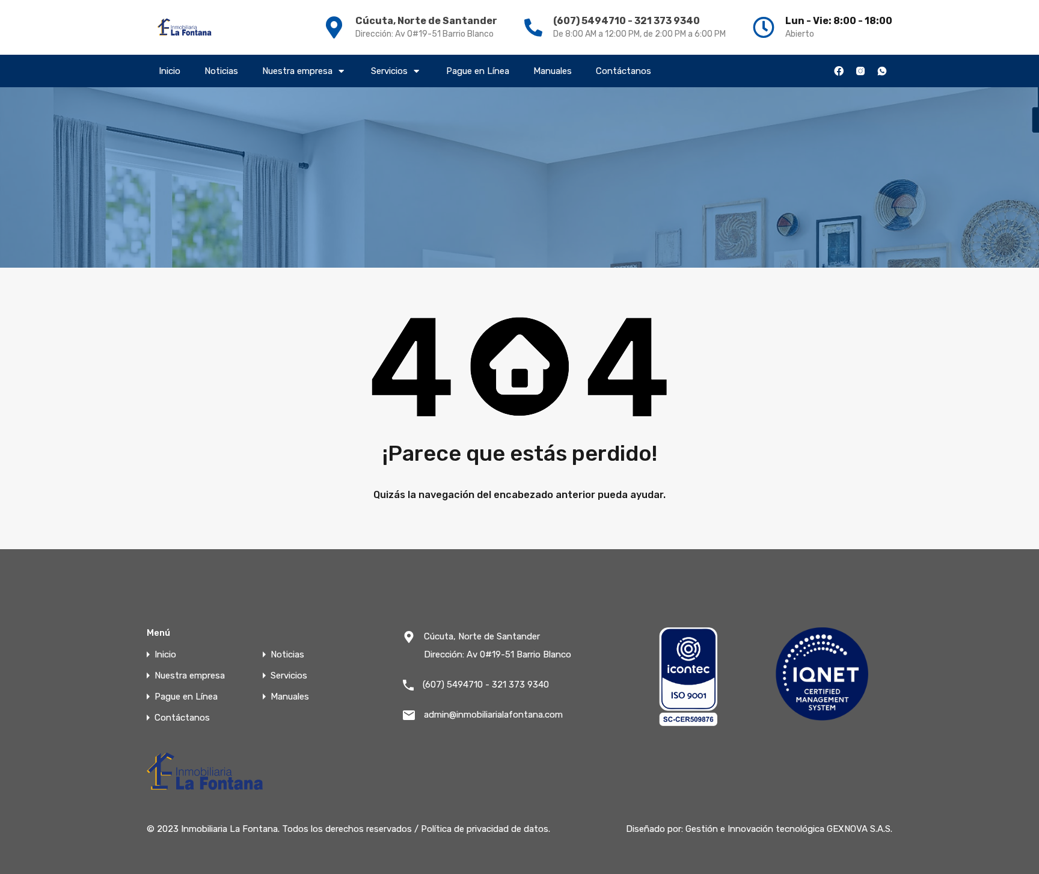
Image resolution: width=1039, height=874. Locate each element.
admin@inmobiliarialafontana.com (493, 714)
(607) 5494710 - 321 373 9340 (626, 20)
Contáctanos (623, 71)
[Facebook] (839, 71)
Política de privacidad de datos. (485, 828)
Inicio (169, 71)
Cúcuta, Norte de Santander (426, 20)
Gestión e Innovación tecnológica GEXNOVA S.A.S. (788, 828)
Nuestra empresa (297, 71)
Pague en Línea (477, 71)
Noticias (221, 71)
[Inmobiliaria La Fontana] (185, 27)
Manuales (552, 71)
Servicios (389, 71)
